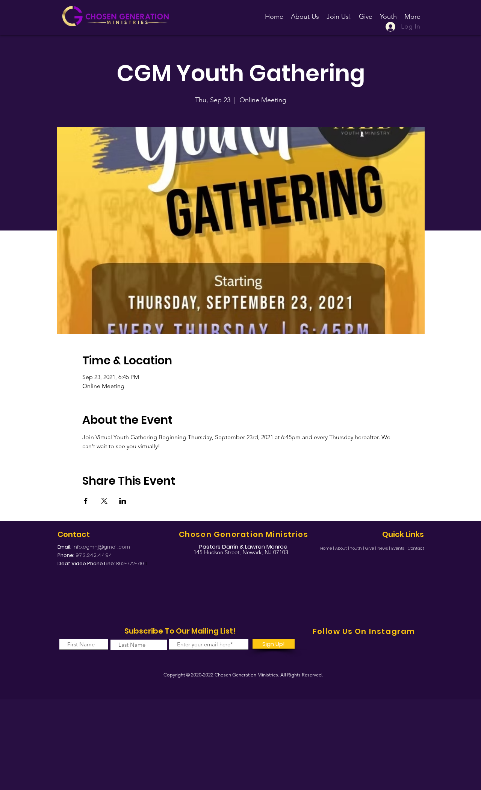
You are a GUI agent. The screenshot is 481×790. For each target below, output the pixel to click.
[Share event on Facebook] (85, 501)
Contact (416, 548)
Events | (399, 548)
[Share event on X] (104, 501)
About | (342, 548)
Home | (327, 548)
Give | (371, 548)
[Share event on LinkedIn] (122, 501)
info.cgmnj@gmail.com (101, 546)
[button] (339, 13)
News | (384, 548)
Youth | (357, 548)
